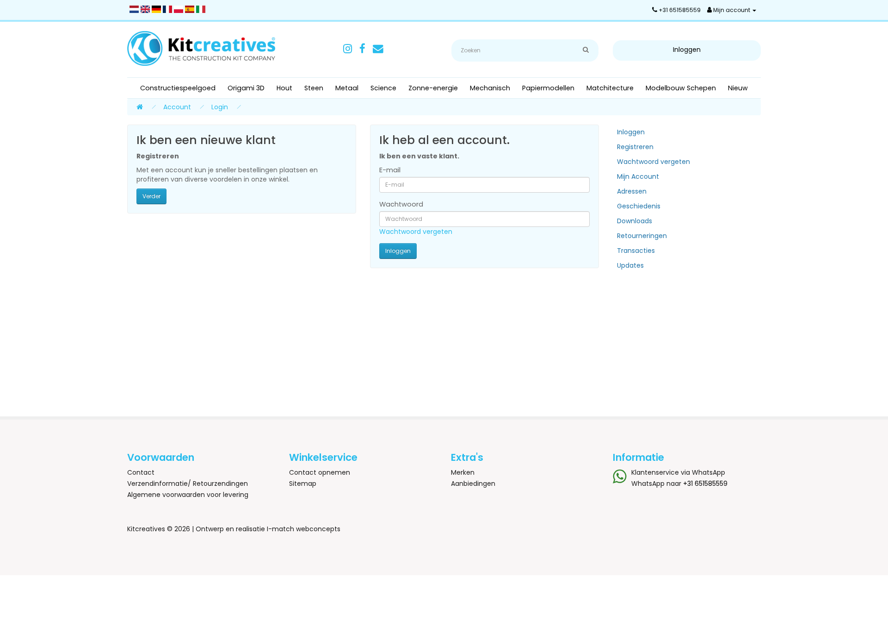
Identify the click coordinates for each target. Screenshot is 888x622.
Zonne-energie (433, 88)
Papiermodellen (548, 88)
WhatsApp (708, 472)
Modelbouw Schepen (681, 88)
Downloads (634, 221)
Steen (313, 88)
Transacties (636, 250)
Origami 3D (246, 88)
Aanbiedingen (473, 483)
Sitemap (302, 483)
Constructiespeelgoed (178, 88)
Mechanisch (490, 88)
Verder (151, 196)
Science (383, 88)
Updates (630, 265)
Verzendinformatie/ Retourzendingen (187, 483)
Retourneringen (642, 235)
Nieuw (738, 88)
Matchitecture (610, 88)
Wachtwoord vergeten (415, 231)
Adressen (632, 191)
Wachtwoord (401, 204)
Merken (463, 472)
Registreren (635, 146)
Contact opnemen (319, 472)
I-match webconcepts (303, 529)
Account (177, 107)
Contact (140, 472)
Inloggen (631, 132)
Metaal (346, 88)
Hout (284, 88)
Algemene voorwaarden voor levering (187, 494)
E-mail (390, 170)
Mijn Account (638, 176)
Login (219, 107)
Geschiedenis (638, 206)
